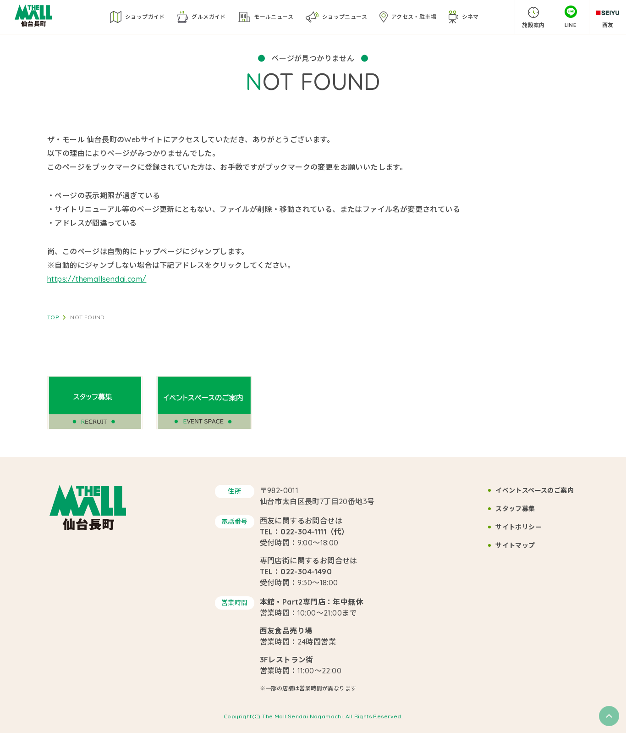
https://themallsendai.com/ (96, 278)
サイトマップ (515, 545)
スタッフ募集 (515, 509)
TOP (53, 317)
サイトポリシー (518, 527)
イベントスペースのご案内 (534, 490)
